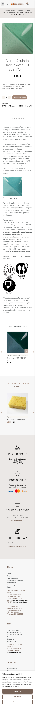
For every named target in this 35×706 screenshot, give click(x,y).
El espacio (10, 639)
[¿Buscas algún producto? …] (7, 4)
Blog (8, 670)
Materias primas (12, 578)
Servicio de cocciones (14, 634)
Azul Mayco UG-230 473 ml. (16, 359)
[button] (2, 4)
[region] (17, 688)
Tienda (9, 574)
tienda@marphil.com (20, 602)
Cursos (9, 637)
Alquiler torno (11, 641)
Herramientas (11, 582)
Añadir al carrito (20, 97)
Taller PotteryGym (13, 630)
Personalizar (17, 696)
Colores (12, 10)
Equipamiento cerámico (15, 580)
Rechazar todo (17, 702)
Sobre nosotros (12, 668)
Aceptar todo (17, 691)
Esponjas (9, 417)
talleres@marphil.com (14, 652)
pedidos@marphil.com (20, 600)
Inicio (7, 10)
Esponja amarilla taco (16, 419)
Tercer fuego (11, 585)
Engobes (20, 10)
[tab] (17, 118)
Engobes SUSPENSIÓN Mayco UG (16, 11)
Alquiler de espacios (14, 632)
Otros (9, 587)
